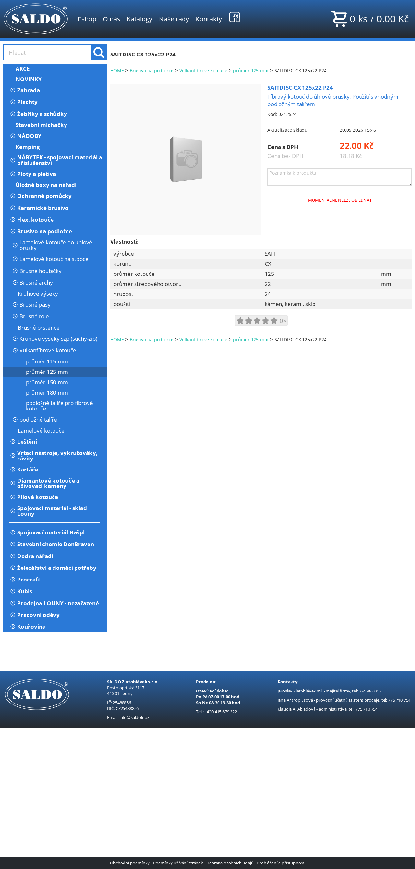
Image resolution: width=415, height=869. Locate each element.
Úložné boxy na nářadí (46, 185)
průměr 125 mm (47, 371)
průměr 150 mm (47, 382)
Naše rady (174, 18)
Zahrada (28, 90)
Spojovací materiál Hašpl (51, 532)
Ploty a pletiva (36, 173)
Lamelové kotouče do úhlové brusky (55, 245)
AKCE (23, 68)
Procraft (28, 579)
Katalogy (139, 18)
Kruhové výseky (38, 293)
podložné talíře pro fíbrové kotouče (59, 405)
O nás (111, 18)
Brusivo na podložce (44, 231)
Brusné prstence (39, 327)
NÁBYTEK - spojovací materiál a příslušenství (59, 159)
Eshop (87, 18)
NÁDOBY (29, 136)
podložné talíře (38, 419)
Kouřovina (31, 626)
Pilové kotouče (37, 497)
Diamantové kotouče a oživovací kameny (48, 483)
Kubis (24, 591)
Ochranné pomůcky (44, 196)
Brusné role (34, 316)
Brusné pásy (35, 304)
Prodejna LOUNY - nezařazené (58, 603)
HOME (117, 70)
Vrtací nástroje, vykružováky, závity (57, 455)
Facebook (234, 17)
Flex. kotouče (35, 219)
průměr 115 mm (47, 361)
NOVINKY (29, 79)
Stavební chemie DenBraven (55, 544)
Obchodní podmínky (130, 863)
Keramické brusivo (43, 208)
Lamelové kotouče (41, 430)
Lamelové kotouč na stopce (54, 259)
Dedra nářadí (35, 556)
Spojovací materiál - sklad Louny (52, 510)
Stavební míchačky (41, 125)
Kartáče (27, 469)
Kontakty (209, 18)
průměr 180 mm (47, 392)
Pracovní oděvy (38, 614)
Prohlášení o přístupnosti (281, 863)
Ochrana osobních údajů (230, 863)
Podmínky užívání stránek (178, 863)
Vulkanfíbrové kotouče (47, 350)
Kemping (28, 147)
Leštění (27, 441)
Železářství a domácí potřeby (56, 567)
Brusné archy (36, 282)
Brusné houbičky (40, 271)
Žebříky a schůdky (42, 113)
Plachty (27, 101)
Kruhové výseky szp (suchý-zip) (58, 338)
